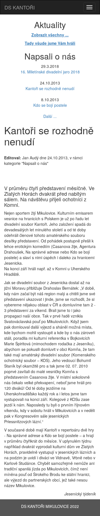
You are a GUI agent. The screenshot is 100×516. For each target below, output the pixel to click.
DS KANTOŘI (19, 7)
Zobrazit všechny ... (50, 35)
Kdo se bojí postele (50, 105)
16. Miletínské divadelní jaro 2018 (50, 72)
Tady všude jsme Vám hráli (50, 43)
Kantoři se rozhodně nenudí (50, 88)
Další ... (50, 116)
